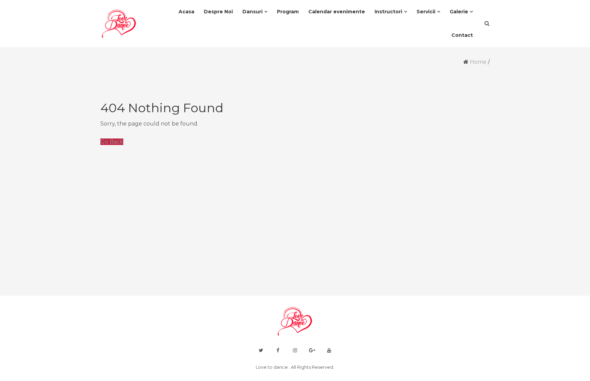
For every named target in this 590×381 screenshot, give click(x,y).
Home (478, 62)
